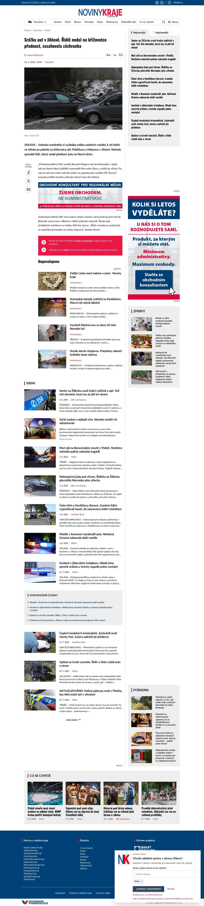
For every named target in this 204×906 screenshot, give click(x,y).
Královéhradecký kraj (34, 859)
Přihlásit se (177, 2)
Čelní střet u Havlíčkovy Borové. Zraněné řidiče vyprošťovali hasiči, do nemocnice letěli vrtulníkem (152, 82)
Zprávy (57, 21)
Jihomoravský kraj (32, 853)
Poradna (89, 21)
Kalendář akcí (128, 21)
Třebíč (73, 457)
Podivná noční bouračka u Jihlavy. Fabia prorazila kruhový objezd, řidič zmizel (67, 620)
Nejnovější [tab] (139, 32)
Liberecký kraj (30, 862)
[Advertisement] (73, 744)
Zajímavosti (85, 865)
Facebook (157, 2)
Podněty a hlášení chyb (80, 893)
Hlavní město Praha (33, 847)
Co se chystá (146, 21)
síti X (66, 249)
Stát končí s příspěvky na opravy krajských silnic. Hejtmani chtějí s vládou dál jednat (165, 376)
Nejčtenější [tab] (161, 32)
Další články (72, 719)
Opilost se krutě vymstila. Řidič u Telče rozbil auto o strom (58, 615)
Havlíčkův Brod (77, 514)
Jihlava (74, 543)
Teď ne (171, 889)
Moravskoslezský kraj (34, 864)
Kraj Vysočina (30, 856)
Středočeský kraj (32, 876)
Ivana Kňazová (35, 55)
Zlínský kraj (29, 879)
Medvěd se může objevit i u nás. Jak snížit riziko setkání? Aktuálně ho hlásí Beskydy (165, 702)
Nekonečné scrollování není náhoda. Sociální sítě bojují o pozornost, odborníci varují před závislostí (166, 359)
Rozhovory (112, 21)
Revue (77, 21)
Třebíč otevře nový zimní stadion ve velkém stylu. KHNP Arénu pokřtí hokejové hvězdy (44, 811)
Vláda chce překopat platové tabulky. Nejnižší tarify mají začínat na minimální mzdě (166, 340)
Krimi (68, 21)
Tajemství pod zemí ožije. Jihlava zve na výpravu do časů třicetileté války (82, 811)
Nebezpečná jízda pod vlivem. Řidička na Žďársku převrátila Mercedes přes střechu (152, 68)
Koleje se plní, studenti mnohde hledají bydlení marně (164, 322)
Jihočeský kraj (30, 850)
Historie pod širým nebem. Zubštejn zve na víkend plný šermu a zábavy (119, 811)
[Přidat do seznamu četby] (120, 54)
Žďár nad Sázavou (78, 400)
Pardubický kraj (31, 870)
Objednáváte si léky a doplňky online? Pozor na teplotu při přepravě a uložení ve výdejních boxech (166, 755)
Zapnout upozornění (148, 889)
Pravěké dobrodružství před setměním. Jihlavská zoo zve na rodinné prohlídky (159, 811)
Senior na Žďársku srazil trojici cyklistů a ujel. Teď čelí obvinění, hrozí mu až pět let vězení (152, 44)
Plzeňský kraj (30, 873)
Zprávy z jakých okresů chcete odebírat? (150, 868)
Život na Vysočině (84, 240)
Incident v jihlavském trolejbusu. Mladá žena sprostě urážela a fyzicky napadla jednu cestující (71, 608)
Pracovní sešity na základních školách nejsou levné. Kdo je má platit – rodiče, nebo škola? (166, 738)
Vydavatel (60, 893)
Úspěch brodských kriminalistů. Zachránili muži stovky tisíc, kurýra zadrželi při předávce (152, 124)
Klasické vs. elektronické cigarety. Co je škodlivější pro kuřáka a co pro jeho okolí (166, 721)
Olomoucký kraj (31, 867)
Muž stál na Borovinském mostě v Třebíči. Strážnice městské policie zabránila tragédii (153, 57)
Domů (27, 30)
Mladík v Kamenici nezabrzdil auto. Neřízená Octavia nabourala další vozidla (67, 602)
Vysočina (38, 21)
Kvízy (100, 21)
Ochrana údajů (103, 893)
